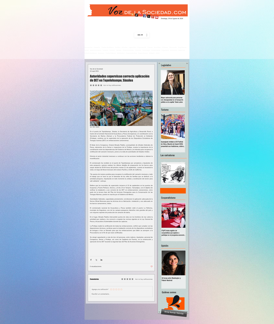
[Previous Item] (164, 82)
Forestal (138, 50)
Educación (173, 47)
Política (117, 47)
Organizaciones (128, 50)
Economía (173, 50)
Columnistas (155, 50)
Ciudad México (111, 53)
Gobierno (97, 47)
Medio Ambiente (95, 50)
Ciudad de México (107, 47)
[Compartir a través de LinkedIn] (101, 260)
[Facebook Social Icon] (144, 18)
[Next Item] (181, 82)
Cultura (112, 50)
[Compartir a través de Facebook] (91, 260)
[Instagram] (140, 18)
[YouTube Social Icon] (156, 18)
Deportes (181, 50)
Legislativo (132, 47)
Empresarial (141, 47)
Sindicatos (120, 53)
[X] (148, 18)
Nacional (101, 53)
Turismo (105, 50)
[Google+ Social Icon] (152, 18)
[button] (173, 173)
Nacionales (88, 47)
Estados (124, 47)
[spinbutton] (140, 35)
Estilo (158, 53)
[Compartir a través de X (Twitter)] (96, 260)
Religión (152, 53)
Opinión (118, 50)
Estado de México (91, 53)
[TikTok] (136, 18)
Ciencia (150, 47)
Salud (87, 50)
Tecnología (146, 50)
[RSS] (132, 18)
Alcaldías (157, 47)
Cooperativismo (131, 53)
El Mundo (165, 47)
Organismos (182, 47)
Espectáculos (143, 53)
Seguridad (165, 50)
